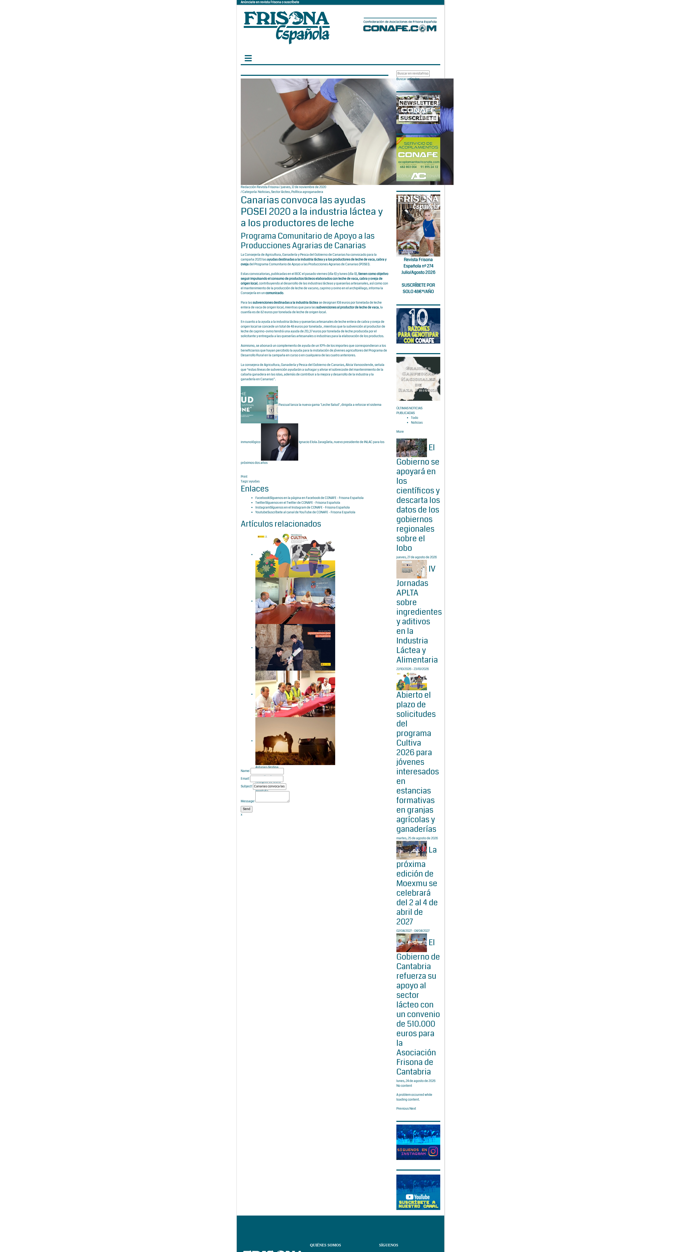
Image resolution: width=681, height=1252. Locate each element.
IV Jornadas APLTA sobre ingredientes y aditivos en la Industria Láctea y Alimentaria (419, 614)
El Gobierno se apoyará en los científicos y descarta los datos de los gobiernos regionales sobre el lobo (418, 498)
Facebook (262, 498)
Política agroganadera (307, 192)
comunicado (274, 293)
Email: (245, 778)
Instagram (262, 507)
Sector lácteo (280, 192)
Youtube (261, 512)
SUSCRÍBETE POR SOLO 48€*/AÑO (418, 288)
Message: (248, 801)
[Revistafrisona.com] (287, 26)
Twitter (260, 503)
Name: (245, 771)
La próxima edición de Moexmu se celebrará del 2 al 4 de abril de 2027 (417, 886)
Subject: (246, 786)
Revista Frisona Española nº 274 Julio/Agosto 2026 (418, 266)
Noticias (264, 192)
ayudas (254, 481)
